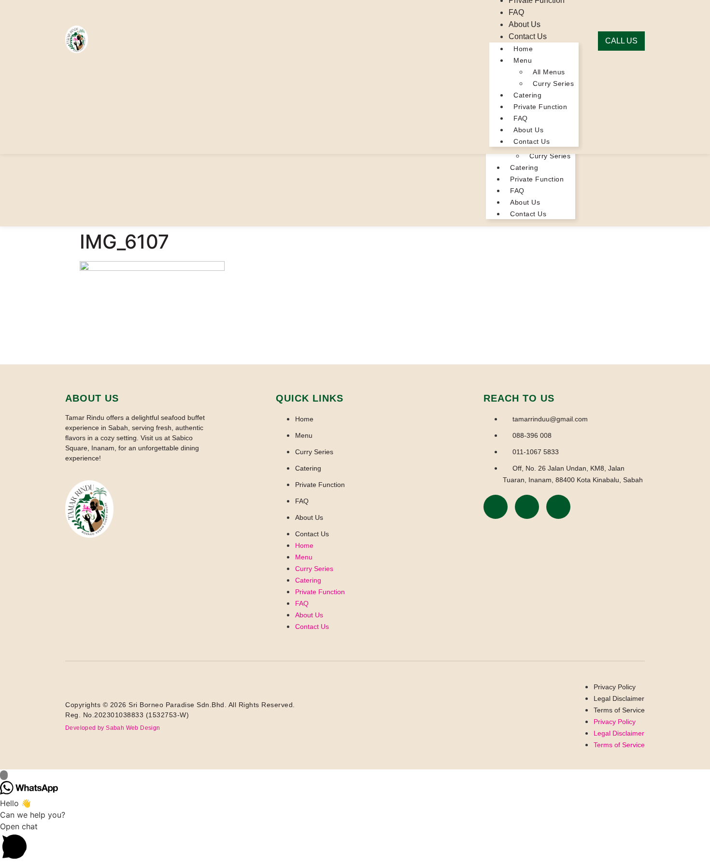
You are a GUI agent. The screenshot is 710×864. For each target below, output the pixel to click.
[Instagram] (527, 507)
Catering (524, 167)
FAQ (517, 191)
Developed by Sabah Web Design (112, 728)
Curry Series (549, 156)
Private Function (537, 179)
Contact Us (528, 214)
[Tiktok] (558, 507)
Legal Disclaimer (619, 698)
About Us (525, 202)
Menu (522, 60)
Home (523, 49)
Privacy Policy (615, 687)
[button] (355, 842)
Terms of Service (619, 710)
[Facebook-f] (495, 507)
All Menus (549, 72)
